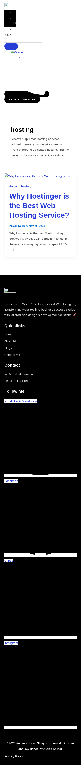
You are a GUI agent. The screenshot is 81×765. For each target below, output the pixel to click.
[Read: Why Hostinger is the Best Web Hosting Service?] (39, 176)
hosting (26, 186)
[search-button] (11, 46)
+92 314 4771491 (16, 380)
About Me (22, 20)
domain (14, 186)
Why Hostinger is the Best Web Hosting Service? (39, 205)
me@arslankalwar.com (19, 374)
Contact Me (12, 354)
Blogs (8, 348)
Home (25, 12)
